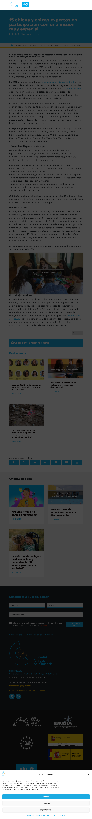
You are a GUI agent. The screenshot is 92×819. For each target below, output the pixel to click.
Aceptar (46, 797)
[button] (88, 774)
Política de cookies (33, 815)
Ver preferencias (46, 810)
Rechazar (46, 803)
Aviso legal (61, 815)
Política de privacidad (49, 815)
